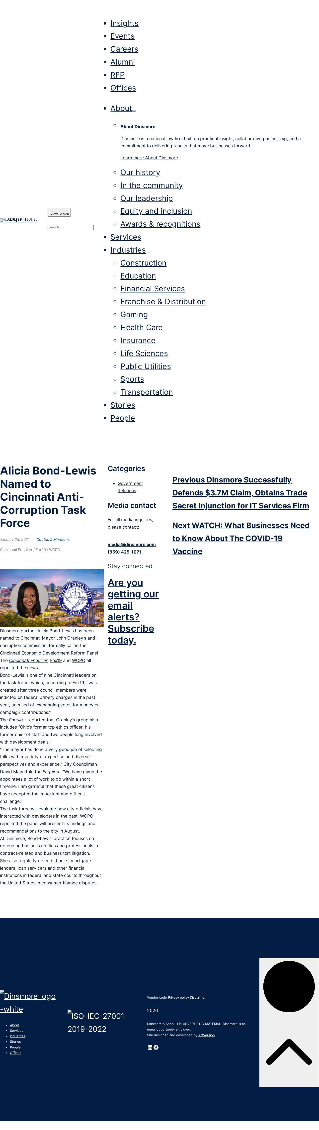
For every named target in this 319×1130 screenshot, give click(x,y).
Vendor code (157, 997)
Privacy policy (178, 997)
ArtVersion (206, 1035)
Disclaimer (198, 997)
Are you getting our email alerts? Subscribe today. (133, 611)
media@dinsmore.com (132, 544)
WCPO (78, 660)
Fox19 (56, 660)
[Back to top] (289, 1022)
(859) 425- (119, 552)
